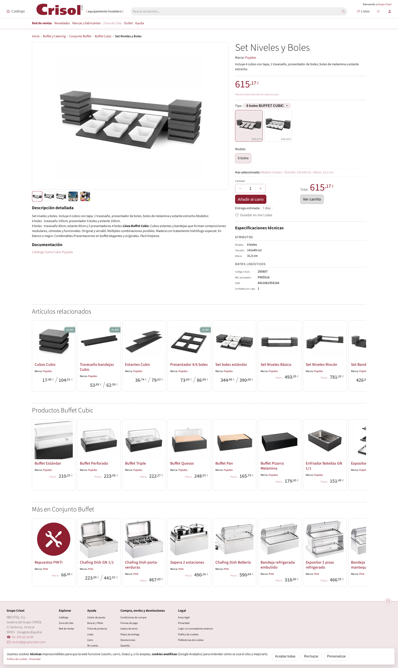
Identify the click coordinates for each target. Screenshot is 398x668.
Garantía (125, 645)
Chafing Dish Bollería (233, 562)
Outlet (128, 23)
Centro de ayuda (96, 617)
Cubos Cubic (45, 364)
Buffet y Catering (54, 36)
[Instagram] (388, 601)
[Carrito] (378, 11)
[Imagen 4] (85, 196)
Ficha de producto (97, 629)
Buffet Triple (135, 463)
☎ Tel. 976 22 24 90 (20, 637)
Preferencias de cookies (191, 640)
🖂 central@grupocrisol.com (26, 642)
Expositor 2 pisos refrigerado (320, 564)
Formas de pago (129, 623)
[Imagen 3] (73, 196)
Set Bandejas (362, 364)
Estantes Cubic (137, 364)
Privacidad (183, 623)
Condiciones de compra (133, 617)
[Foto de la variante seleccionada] (37, 196)
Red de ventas (42, 23)
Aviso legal (183, 617)
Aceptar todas (285, 656)
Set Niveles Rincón (321, 364)
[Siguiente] (361, 355)
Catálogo (63, 617)
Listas (365, 11)
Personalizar (336, 656)
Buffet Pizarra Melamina (272, 465)
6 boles (243, 158)
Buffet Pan (224, 463)
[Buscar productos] (343, 11)
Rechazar (311, 656)
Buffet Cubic (103, 36)
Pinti (45, 569)
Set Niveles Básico (276, 364)
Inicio (36, 36)
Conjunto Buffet (80, 36)
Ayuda (139, 23)
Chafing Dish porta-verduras (141, 564)
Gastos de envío (129, 629)
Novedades (62, 23)
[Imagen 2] (61, 196)
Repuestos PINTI (48, 562)
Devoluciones (127, 640)
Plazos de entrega (129, 634)
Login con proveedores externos (195, 629)
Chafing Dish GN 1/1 (97, 562)
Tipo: (239, 106)
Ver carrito (312, 199)
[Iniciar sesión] (390, 11)
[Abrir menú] (16, 11)
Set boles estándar (231, 364)
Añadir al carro (251, 199)
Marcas (86, 23)
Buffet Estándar (48, 463)
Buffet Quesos (182, 463)
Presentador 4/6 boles (189, 364)
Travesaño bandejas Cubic (97, 367)
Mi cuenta (92, 645)
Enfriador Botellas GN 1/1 (324, 465)
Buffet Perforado (94, 463)
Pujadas (250, 57)
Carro (90, 640)
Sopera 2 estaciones (187, 562)
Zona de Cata (112, 23)
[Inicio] (59, 11)
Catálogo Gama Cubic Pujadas (52, 252)
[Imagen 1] (49, 196)
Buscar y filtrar (95, 623)
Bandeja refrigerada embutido (278, 564)
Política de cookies (188, 634)
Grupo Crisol (384, 4)
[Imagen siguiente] (220, 116)
